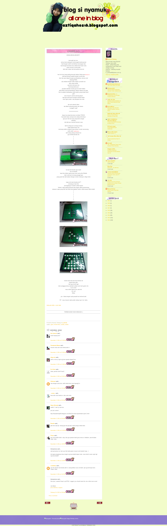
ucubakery (53, 465)
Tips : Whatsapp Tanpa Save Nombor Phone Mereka (114, 145)
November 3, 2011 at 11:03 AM (58, 430)
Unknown (53, 381)
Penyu (52, 435)
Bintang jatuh (111, 88)
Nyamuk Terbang (111, 59)
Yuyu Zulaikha (111, 160)
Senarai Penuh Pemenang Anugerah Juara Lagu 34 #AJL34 (114, 175)
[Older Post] (99, 503)
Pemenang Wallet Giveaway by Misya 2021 (114, 122)
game (52, 324)
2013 (109, 217)
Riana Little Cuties (112, 132)
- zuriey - (53, 393)
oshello (62, 324)
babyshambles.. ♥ (112, 94)
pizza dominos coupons (56, 487)
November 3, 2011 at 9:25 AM (58, 400)
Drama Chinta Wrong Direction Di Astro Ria (113, 115)
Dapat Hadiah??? (112, 133)
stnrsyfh (110, 143)
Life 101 (110, 180)
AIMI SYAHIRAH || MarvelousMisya (112, 120)
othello (66, 324)
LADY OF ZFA (111, 99)
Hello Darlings (111, 162)
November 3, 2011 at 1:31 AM (58, 388)
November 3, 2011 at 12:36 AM (58, 364)
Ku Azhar (53, 369)
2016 (109, 210)
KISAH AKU (57, 324)
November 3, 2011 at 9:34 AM (58, 418)
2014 (109, 215)
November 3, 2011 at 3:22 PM (58, 474)
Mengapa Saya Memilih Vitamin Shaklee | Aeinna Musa (113, 109)
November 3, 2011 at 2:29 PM (58, 460)
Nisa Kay (110, 166)
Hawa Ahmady (54, 405)
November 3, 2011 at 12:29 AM (58, 352)
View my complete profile (112, 74)
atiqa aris (53, 357)
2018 (109, 205)
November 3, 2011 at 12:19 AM (58, 340)
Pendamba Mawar (55, 345)
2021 (109, 200)
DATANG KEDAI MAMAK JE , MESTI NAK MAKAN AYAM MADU (114, 102)
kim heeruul (54, 333)
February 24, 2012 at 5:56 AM (58, 492)
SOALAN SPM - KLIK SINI (54, 305)
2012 (109, 220)
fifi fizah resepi (112, 126)
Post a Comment (53, 495)
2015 (109, 213)
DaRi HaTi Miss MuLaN (114, 113)
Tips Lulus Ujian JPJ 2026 (114, 85)
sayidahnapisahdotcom (114, 84)
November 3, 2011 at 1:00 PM (58, 444)
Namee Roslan (111, 189)
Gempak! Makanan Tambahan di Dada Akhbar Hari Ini (114, 152)
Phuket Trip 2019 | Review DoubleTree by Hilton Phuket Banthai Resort (114, 183)
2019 (109, 203)
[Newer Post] (47, 503)
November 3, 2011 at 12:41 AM (58, 376)
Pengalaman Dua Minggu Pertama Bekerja (114, 96)
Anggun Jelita (111, 148)
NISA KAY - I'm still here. (113, 167)
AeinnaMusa (111, 106)
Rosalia (53, 423)
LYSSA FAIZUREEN (113, 172)
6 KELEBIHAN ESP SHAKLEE (112, 128)
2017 (109, 208)
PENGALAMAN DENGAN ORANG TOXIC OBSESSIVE (114, 90)
